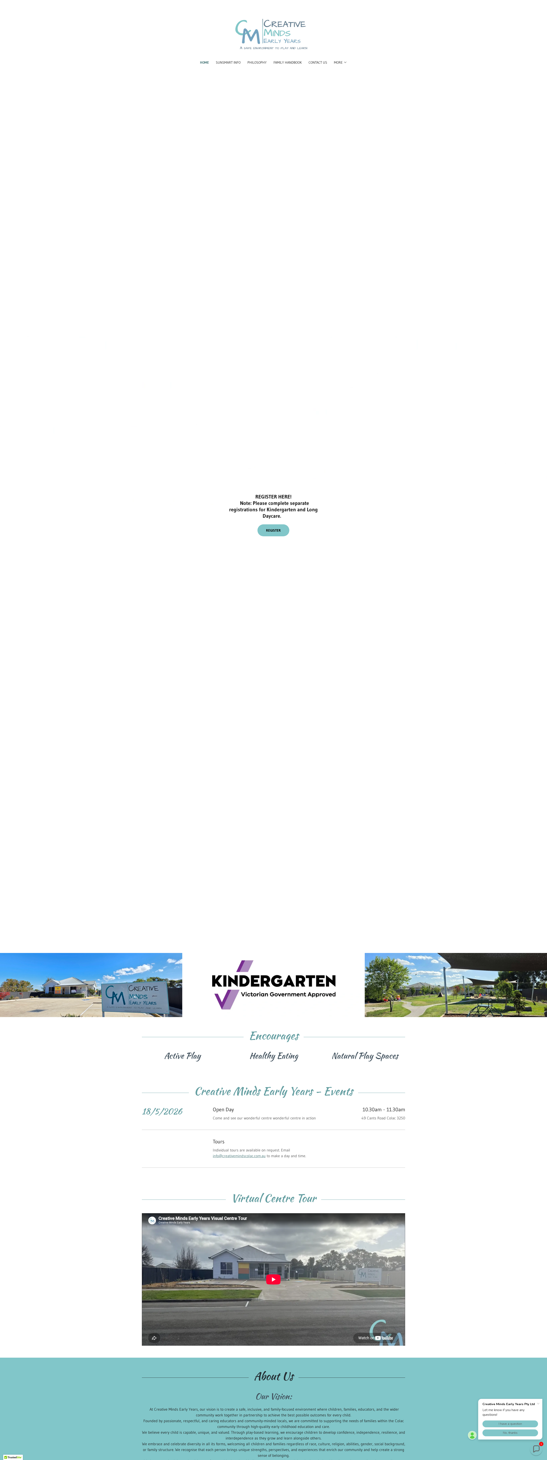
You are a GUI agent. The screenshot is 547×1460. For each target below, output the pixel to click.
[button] (340, 62)
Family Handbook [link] (288, 62)
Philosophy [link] (257, 62)
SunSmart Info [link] (228, 62)
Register (273, 530)
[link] (273, 33)
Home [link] (204, 62)
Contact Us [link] (318, 62)
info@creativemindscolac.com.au (239, 1156)
